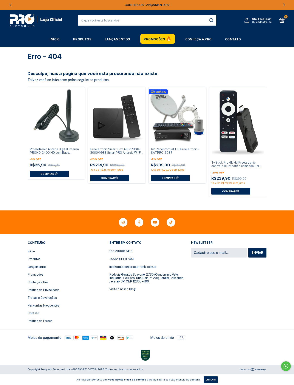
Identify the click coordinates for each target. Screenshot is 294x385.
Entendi (211, 379)
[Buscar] (211, 20)
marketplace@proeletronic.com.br (132, 266)
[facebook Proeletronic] (139, 222)
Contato (233, 39)
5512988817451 (121, 251)
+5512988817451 (121, 259)
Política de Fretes (40, 321)
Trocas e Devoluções (42, 297)
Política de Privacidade (43, 290)
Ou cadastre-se (262, 21)
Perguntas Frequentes (43, 305)
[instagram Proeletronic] (123, 222)
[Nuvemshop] (253, 370)
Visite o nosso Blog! (122, 289)
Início (55, 39)
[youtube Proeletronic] (155, 222)
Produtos (82, 39)
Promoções (154, 39)
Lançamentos (117, 39)
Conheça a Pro (198, 39)
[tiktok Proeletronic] (171, 222)
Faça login (264, 18)
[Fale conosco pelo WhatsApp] (286, 366)
